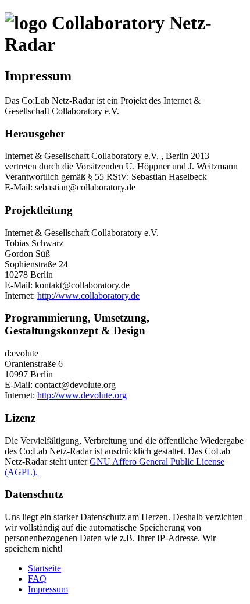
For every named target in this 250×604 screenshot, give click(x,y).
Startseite (44, 568)
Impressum (48, 589)
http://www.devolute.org (82, 395)
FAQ (37, 579)
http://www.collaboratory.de (88, 296)
